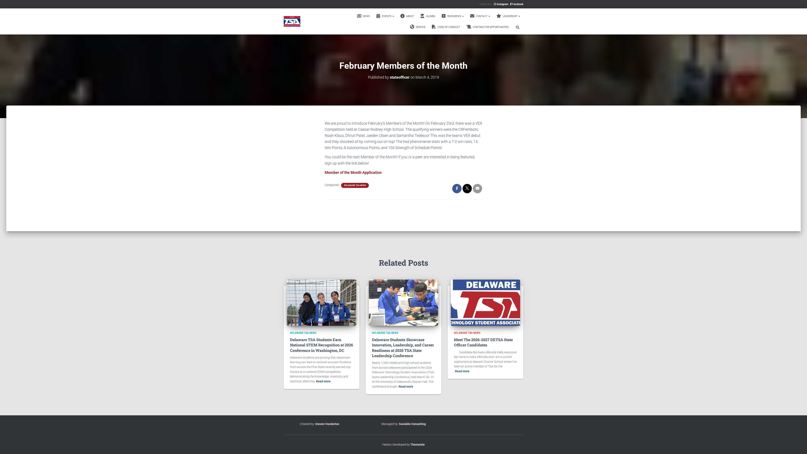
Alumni (430, 16)
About (409, 16)
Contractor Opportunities (490, 27)
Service (420, 27)
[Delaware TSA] (292, 21)
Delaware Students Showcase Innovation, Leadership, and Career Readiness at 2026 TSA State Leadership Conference (403, 347)
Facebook (517, 4)
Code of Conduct (448, 27)
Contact (481, 16)
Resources (454, 16)
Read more (323, 381)
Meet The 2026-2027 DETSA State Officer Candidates (483, 342)
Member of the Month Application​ (353, 172)
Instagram (502, 4)
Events (386, 16)
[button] (393, 16)
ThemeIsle (417, 444)
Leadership (510, 16)
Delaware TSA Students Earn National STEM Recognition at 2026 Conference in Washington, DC (321, 345)
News (366, 16)
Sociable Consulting (412, 424)
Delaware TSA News (355, 185)
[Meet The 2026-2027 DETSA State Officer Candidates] (485, 302)
